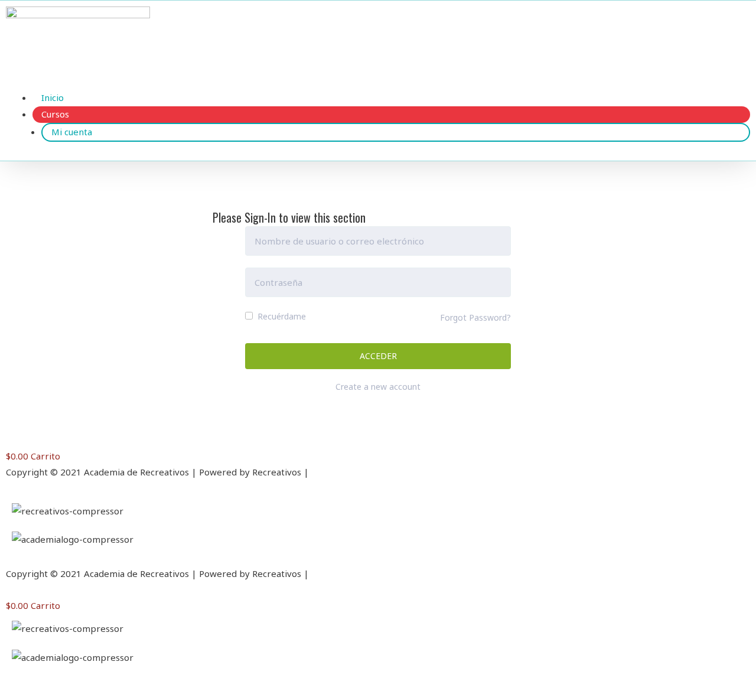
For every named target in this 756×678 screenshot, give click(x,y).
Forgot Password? (475, 317)
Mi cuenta (71, 132)
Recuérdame (280, 316)
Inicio (52, 97)
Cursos (55, 114)
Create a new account (378, 386)
